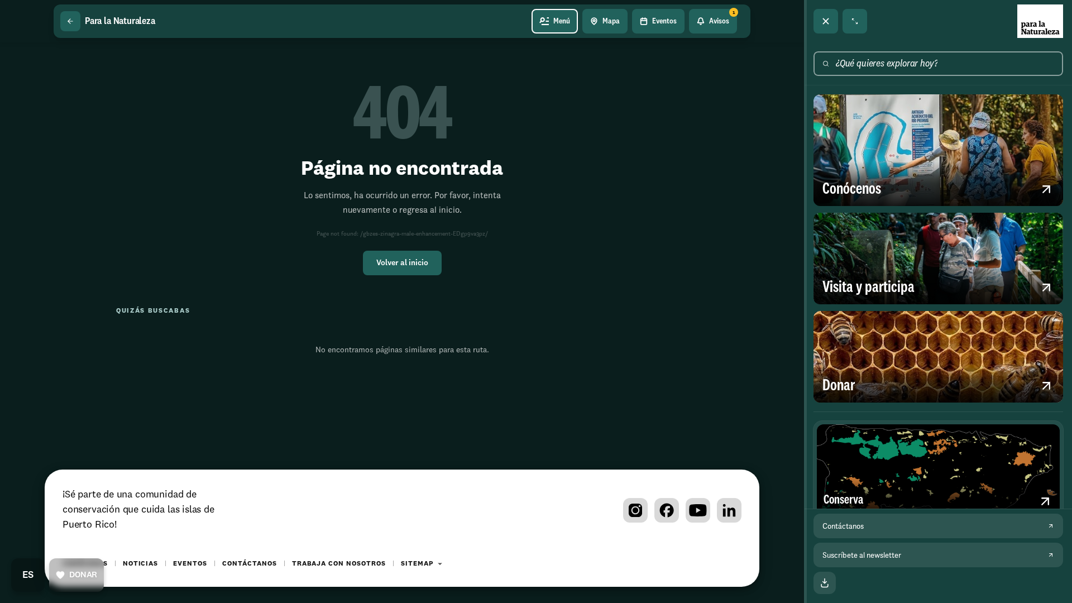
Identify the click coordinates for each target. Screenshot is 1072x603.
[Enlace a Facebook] (666, 510)
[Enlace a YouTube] (698, 510)
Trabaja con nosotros (339, 564)
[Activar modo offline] (824, 583)
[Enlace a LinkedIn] (729, 510)
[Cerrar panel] (825, 21)
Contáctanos (249, 564)
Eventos (190, 564)
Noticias (141, 564)
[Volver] (70, 21)
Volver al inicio (402, 263)
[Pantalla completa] (855, 21)
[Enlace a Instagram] (635, 510)
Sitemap (417, 564)
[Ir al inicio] (1040, 21)
